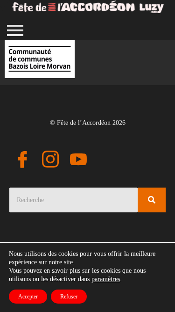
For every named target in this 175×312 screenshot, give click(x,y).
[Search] (152, 200)
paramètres (105, 279)
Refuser (68, 296)
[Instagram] (50, 161)
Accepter (28, 296)
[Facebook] (22, 161)
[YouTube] (78, 161)
